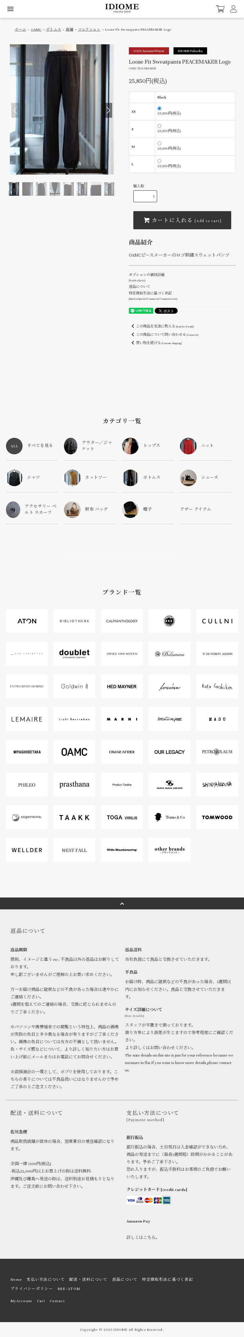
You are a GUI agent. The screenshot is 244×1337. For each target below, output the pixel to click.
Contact (57, 1301)
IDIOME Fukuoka (190, 51)
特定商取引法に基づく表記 (167, 1280)
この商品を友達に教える (164, 326)
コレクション (89, 29)
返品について (139, 287)
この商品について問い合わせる (167, 334)
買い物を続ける (159, 343)
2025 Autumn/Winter (149, 51)
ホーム (20, 29)
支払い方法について (45, 1280)
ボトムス (53, 29)
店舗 (69, 29)
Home (16, 1280)
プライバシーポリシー (31, 1289)
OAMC (36, 29)
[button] (108, 110)
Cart (41, 1301)
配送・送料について (88, 1280)
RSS (61, 1289)
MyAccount (21, 1301)
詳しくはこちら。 (143, 1237)
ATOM (74, 1289)
